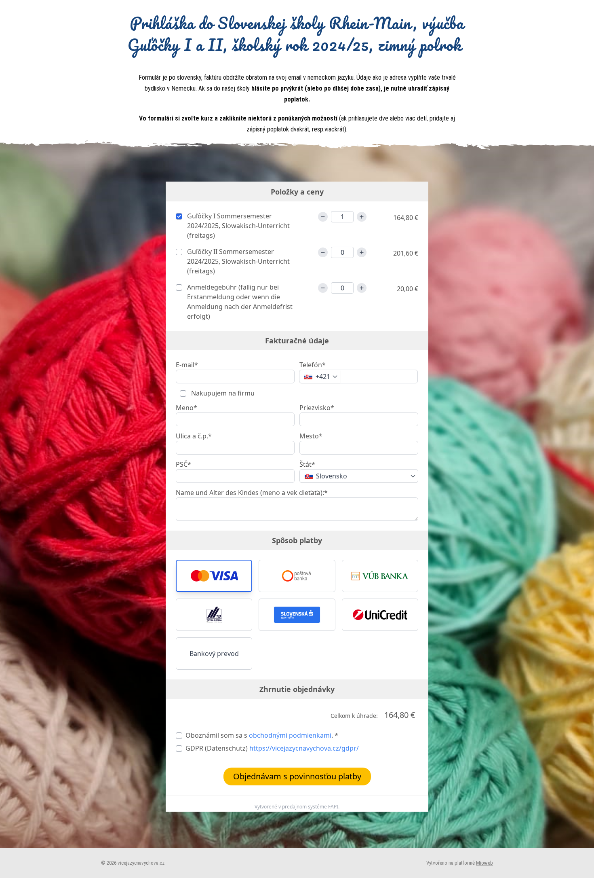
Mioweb (484, 863)
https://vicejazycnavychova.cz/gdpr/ (304, 748)
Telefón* (312, 364)
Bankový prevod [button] (214, 653)
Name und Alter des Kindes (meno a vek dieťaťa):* (252, 492)
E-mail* (187, 364)
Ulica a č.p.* (194, 436)
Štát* (307, 464)
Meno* (186, 407)
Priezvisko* (316, 407)
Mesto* (310, 436)
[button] (214, 576)
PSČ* (183, 464)
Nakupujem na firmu (222, 393)
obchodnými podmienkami (290, 735)
